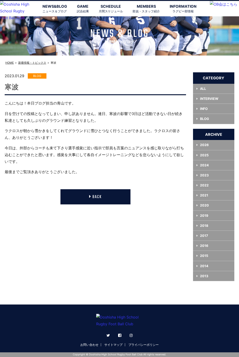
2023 (204, 175)
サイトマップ (113, 344)
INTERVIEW (209, 99)
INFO (204, 109)
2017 (204, 236)
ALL (203, 89)
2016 (204, 246)
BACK (97, 197)
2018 (204, 226)
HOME (9, 62)
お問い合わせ (89, 344)
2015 (204, 256)
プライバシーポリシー (143, 344)
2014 (204, 266)
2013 (204, 276)
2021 (204, 195)
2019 (204, 215)
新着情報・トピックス (32, 62)
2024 (204, 165)
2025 (204, 155)
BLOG (204, 119)
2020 (204, 205)
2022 (204, 185)
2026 (204, 145)
